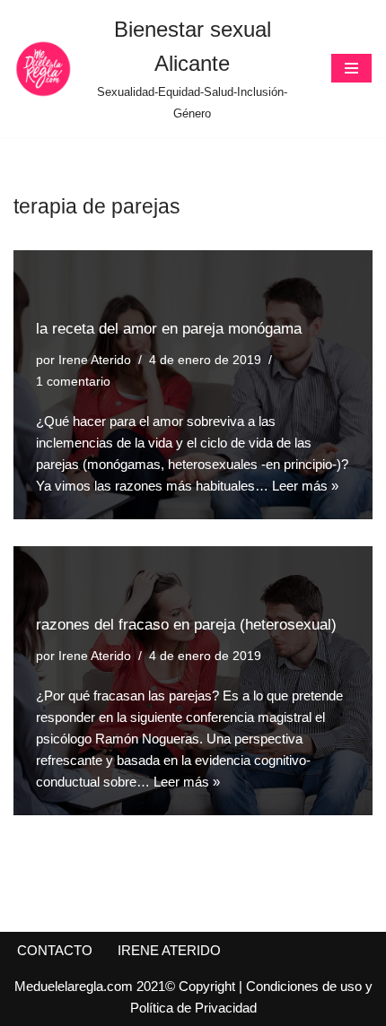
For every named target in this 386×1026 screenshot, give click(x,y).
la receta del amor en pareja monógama (169, 328)
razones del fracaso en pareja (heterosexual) (186, 624)
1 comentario (73, 381)
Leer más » (305, 485)
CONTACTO (54, 950)
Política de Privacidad (193, 1007)
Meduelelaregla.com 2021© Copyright (126, 986)
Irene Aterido (94, 360)
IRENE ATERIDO (169, 950)
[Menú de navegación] (351, 68)
